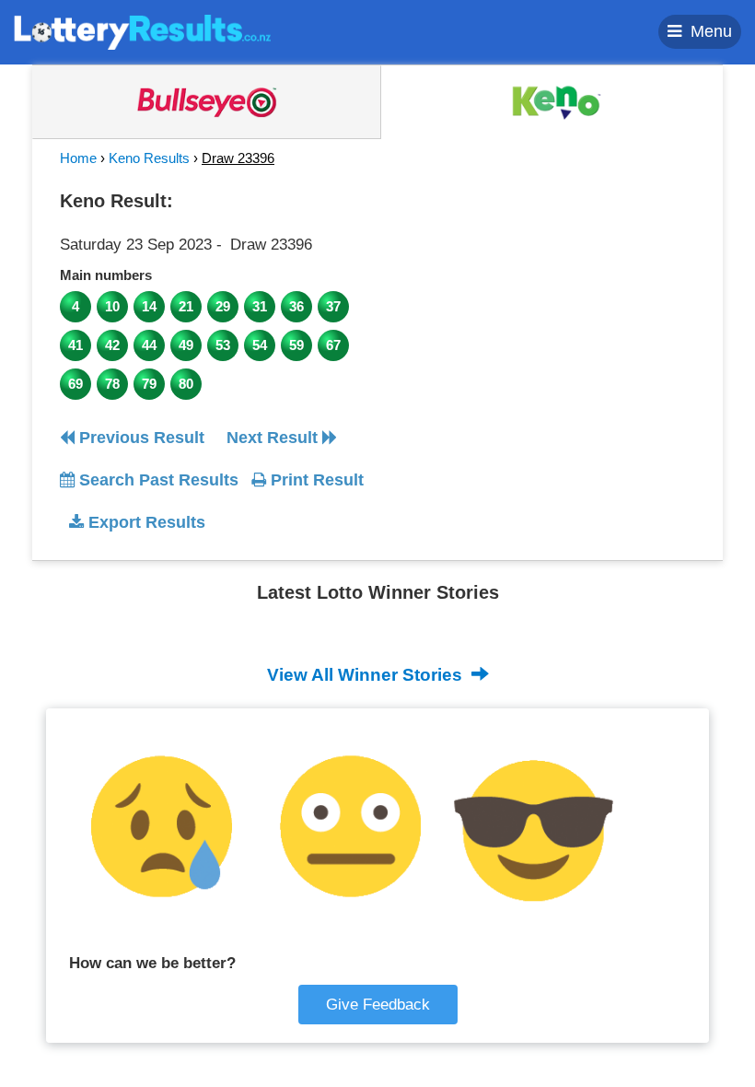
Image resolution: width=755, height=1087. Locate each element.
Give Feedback (378, 1004)
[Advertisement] (546, 298)
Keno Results (149, 158)
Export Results (144, 522)
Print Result (315, 480)
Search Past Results (156, 480)
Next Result (274, 437)
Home (78, 158)
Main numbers (106, 275)
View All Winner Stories (367, 674)
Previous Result (139, 437)
